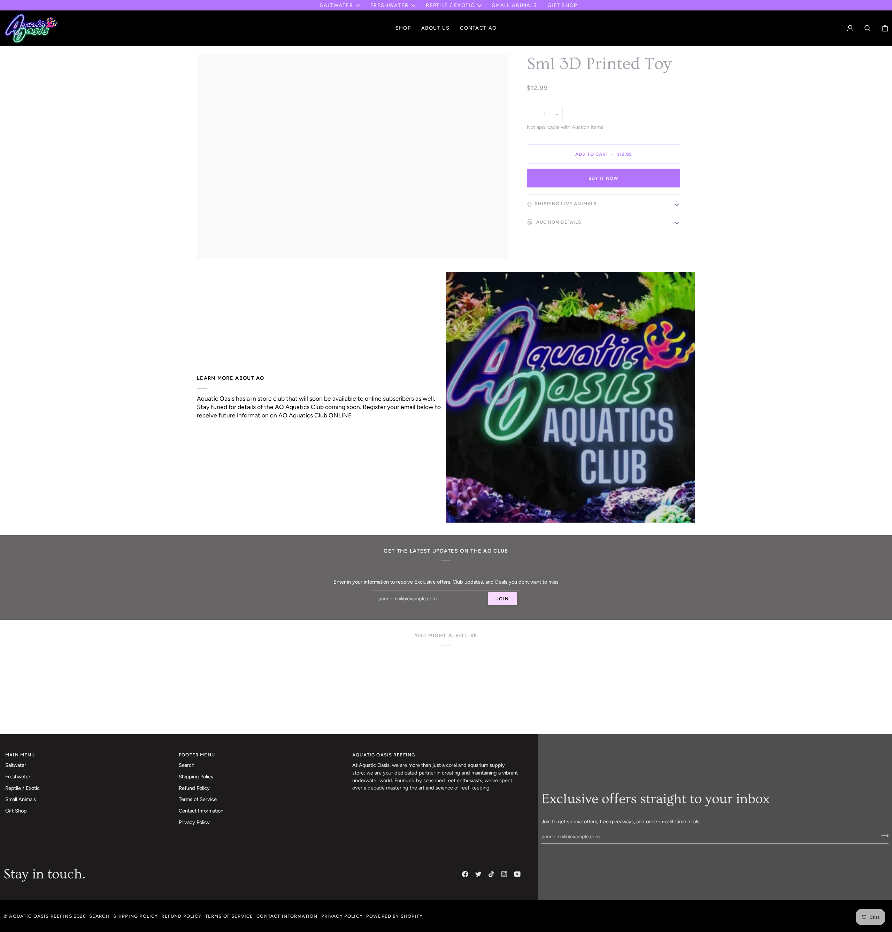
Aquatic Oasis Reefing (40, 916)
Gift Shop (16, 811)
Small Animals (20, 799)
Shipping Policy (196, 776)
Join (502, 598)
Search (186, 765)
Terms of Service (198, 799)
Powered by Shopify (394, 916)
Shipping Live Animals (566, 203)
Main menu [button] (20, 754)
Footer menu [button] (197, 754)
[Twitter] (478, 874)
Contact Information (201, 811)
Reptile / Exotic (450, 5)
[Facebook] (465, 874)
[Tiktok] (491, 874)
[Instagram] (504, 874)
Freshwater (389, 5)
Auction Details (558, 222)
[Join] (883, 835)
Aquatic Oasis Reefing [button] (384, 754)
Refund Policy (194, 788)
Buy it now (604, 178)
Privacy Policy (194, 822)
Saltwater (336, 5)
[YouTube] (517, 874)
